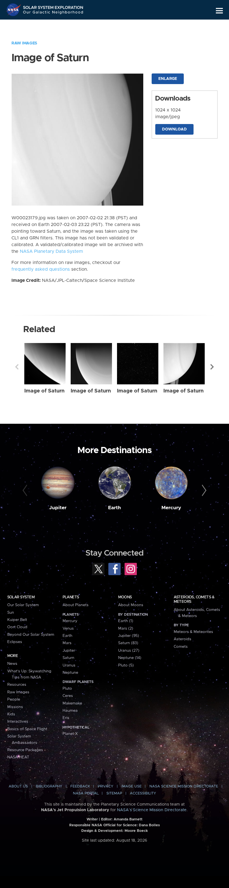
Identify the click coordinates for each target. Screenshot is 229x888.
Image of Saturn (44, 391)
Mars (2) (125, 628)
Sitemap (114, 793)
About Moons (130, 605)
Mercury (171, 507)
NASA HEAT (18, 757)
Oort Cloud (17, 627)
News (12, 664)
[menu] (219, 10)
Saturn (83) (128, 643)
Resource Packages (25, 750)
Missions (15, 707)
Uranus (69, 665)
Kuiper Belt (17, 620)
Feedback (80, 786)
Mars (67, 643)
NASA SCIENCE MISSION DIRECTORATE (183, 786)
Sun (10, 613)
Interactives (17, 721)
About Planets (76, 605)
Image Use (131, 786)
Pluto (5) (126, 665)
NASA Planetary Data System (51, 251)
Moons (125, 597)
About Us (18, 786)
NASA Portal (86, 793)
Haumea (70, 711)
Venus (68, 628)
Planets (71, 597)
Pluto (67, 689)
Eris (66, 718)
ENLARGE (167, 79)
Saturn (68, 658)
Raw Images (24, 43)
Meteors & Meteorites (193, 632)
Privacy (105, 786)
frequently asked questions (40, 269)
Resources (16, 685)
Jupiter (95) (128, 636)
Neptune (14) (129, 658)
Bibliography (49, 786)
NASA (14, 10)
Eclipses (14, 642)
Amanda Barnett (128, 819)
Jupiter (57, 507)
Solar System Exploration (53, 6)
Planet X (70, 734)
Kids (11, 714)
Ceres (68, 696)
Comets (181, 647)
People (13, 699)
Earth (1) (125, 621)
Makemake (72, 703)
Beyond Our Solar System (30, 635)
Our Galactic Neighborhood (53, 13)
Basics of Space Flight (27, 729)
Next (212, 367)
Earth (114, 507)
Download (174, 129)
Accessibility (143, 793)
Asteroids (182, 639)
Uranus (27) (128, 651)
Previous (17, 367)
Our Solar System (23, 605)
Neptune (70, 673)
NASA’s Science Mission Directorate (152, 810)
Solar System (21, 597)
